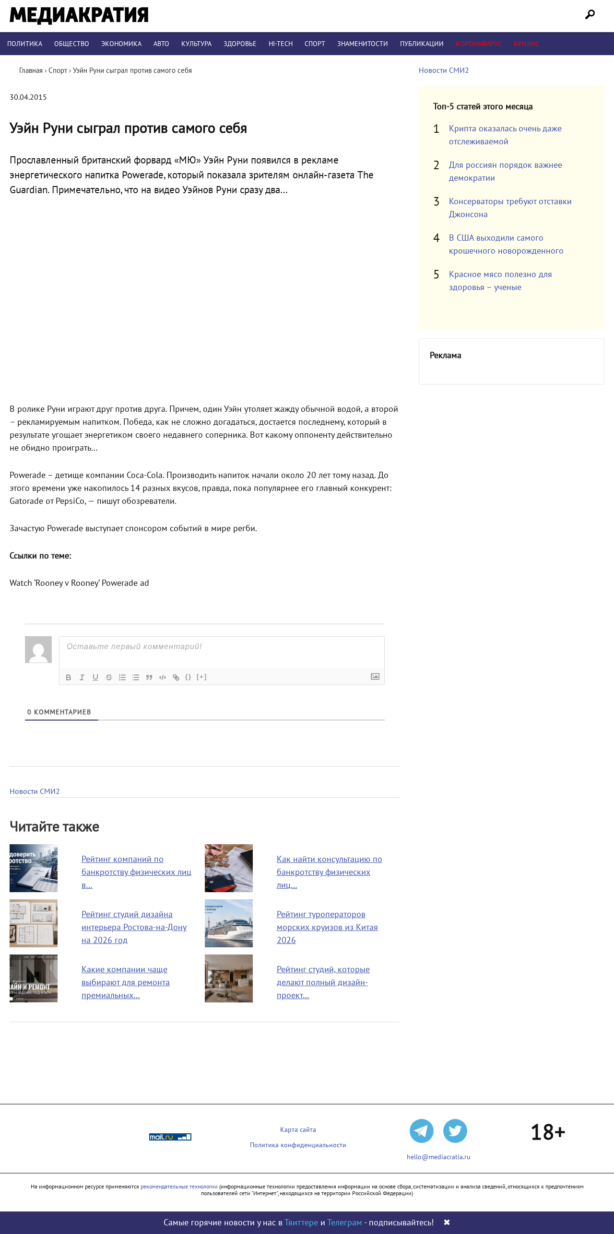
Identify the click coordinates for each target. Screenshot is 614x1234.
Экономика (121, 44)
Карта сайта (298, 1130)
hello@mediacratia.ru (439, 1157)
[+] (202, 676)
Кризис (526, 44)
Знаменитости (362, 44)
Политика (24, 44)
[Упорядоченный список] (122, 677)
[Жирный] (68, 677)
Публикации (422, 44)
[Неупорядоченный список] (135, 677)
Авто (161, 44)
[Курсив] (82, 677)
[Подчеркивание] (95, 677)
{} (188, 676)
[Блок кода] (162, 677)
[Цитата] (149, 677)
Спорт (315, 44)
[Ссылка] (176, 677)
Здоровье (240, 44)
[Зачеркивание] (109, 677)
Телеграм (344, 1223)
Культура (196, 44)
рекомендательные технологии (179, 1186)
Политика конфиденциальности (298, 1145)
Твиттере (301, 1223)
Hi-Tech (281, 44)
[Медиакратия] (79, 16)
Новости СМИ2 (35, 791)
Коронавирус (479, 44)
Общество (71, 44)
